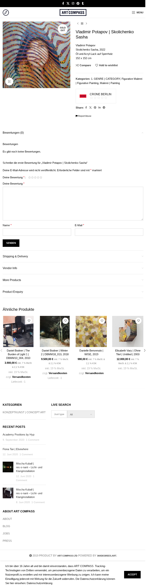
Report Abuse (84, 116)
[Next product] (86, 24)
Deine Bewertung (13, 177)
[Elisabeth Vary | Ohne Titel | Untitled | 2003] (127, 331)
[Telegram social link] (104, 107)
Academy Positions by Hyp (18, 434)
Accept (132, 574)
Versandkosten (21, 376)
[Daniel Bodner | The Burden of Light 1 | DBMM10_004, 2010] (18, 331)
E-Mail (79, 225)
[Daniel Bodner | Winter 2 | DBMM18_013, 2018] (54, 331)
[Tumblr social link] (83, 3)
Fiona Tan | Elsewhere (15, 449)
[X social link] (68, 3)
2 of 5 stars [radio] (32, 177)
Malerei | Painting (110, 83)
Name (7, 225)
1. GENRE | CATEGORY (105, 78)
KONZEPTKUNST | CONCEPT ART (24, 412)
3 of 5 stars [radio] (35, 177)
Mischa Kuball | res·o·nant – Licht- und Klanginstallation (29, 467)
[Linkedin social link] (99, 107)
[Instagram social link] (73, 3)
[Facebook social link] (63, 3)
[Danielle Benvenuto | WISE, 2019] (91, 331)
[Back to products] (82, 24)
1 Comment (32, 440)
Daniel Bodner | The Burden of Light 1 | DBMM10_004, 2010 (18, 354)
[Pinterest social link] (78, 3)
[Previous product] (78, 24)
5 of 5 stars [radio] (41, 177)
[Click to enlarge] (9, 82)
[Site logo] (6, 12)
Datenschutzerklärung (39, 583)
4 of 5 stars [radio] (38, 177)
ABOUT (7, 518)
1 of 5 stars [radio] (29, 177)
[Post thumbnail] (8, 472)
